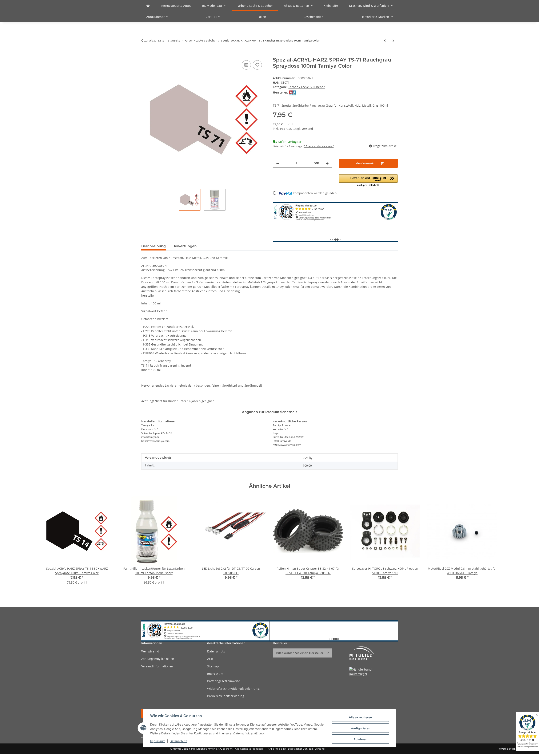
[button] (368, 180)
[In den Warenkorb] (144, 54)
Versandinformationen (157, 666)
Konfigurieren (360, 728)
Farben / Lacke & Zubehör (306, 87)
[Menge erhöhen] (327, 163)
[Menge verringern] (277, 163)
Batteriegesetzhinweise (223, 681)
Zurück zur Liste (154, 40)
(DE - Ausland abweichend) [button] (318, 146)
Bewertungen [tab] (184, 246)
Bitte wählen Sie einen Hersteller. (300, 653)
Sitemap (213, 666)
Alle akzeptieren (360, 717)
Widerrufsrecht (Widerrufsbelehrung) (233, 689)
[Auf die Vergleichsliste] (246, 65)
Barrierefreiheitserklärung (225, 696)
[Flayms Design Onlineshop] (148, 5)
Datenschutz (178, 741)
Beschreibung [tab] (153, 246)
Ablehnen (360, 739)
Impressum (157, 741)
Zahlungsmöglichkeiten (157, 659)
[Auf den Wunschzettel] (257, 65)
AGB (210, 659)
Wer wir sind (150, 651)
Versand (307, 129)
